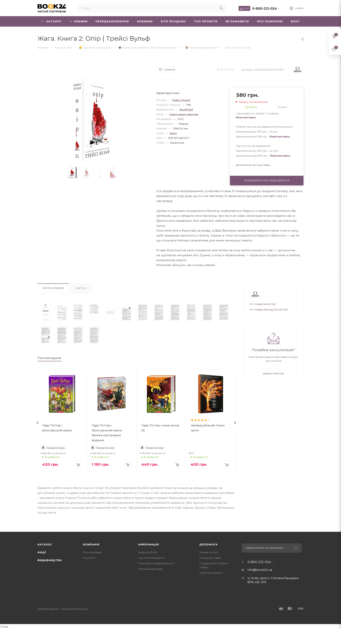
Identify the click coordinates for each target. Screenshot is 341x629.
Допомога (208, 544)
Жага (173, 133)
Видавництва (49, 560)
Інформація (148, 544)
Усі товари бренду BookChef (268, 309)
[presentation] (38, 423)
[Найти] (221, 8)
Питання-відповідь (150, 568)
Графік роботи (147, 552)
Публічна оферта (211, 572)
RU (242, 8)
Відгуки (81, 288)
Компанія (91, 544)
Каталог (44, 544)
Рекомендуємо (49, 358)
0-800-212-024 (264, 8)
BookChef (186, 109)
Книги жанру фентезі (184, 114)
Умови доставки (210, 557)
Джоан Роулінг (55, 447)
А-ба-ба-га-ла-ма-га (53, 453)
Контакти (89, 557)
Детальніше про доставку (253, 164)
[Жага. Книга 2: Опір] (45, 312)
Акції (41, 552)
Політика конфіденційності (156, 563)
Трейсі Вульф (181, 100)
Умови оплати (208, 552)
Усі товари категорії (262, 304)
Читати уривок (53, 288)
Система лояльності (151, 557)
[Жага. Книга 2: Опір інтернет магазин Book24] (93, 120)
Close (4, 626)
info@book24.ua (259, 570)
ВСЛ (191, 453)
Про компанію (92, 552)
